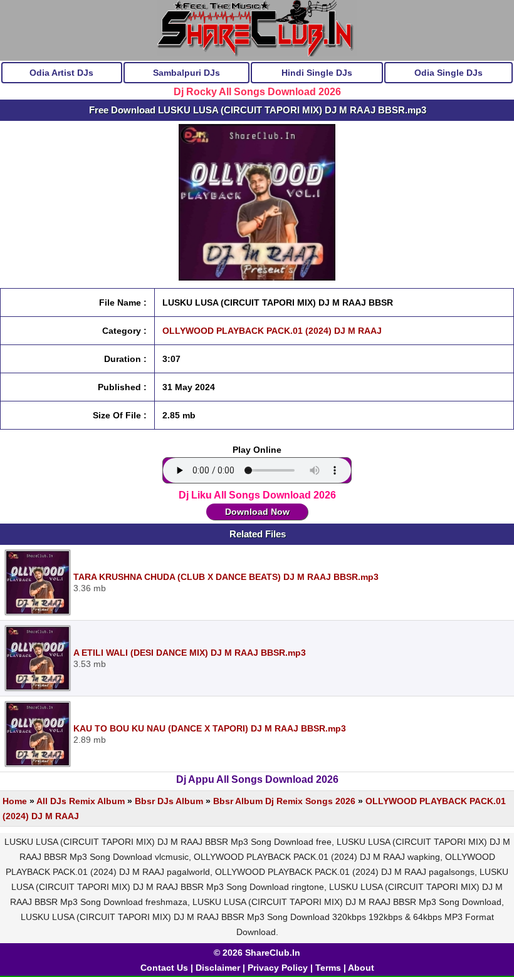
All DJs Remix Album (80, 801)
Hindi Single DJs (316, 73)
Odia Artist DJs (61, 73)
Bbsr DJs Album (169, 801)
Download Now (257, 512)
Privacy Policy (278, 968)
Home (15, 801)
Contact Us (164, 968)
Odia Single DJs (448, 73)
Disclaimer (218, 968)
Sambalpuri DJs (186, 73)
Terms (328, 968)
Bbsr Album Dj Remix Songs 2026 (284, 801)
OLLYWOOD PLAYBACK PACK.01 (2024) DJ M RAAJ (272, 331)
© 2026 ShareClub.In (257, 953)
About (361, 968)
